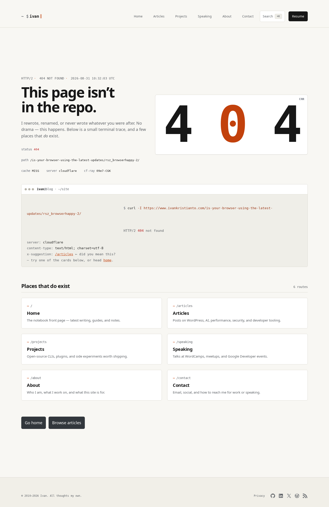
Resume (298, 16)
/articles (64, 254)
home (107, 260)
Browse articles (66, 422)
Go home (33, 422)
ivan (34, 16)
